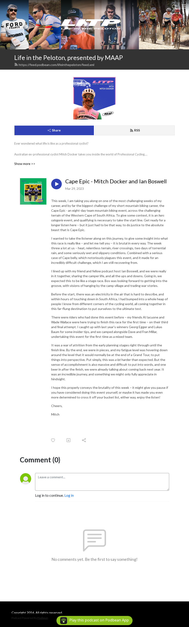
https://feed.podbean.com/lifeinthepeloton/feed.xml (56, 65)
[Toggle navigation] (183, 6)
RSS (137, 130)
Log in (69, 495)
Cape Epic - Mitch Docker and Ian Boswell (116, 181)
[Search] (174, 6)
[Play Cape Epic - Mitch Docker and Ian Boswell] (56, 184)
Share (56, 130)
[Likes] (53, 440)
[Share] (84, 440)
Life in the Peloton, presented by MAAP (68, 57)
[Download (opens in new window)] (68, 440)
